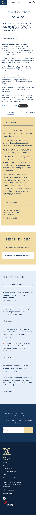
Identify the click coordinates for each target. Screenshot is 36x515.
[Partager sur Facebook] (13, 17)
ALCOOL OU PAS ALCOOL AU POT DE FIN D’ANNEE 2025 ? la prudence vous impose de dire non (17, 133)
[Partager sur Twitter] (18, 17)
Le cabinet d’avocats (9, 471)
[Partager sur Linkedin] (22, 17)
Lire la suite (8, 321)
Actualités (6, 465)
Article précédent (9, 114)
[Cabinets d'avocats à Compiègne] (7, 454)
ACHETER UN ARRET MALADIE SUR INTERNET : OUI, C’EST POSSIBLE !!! (17, 151)
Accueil (5, 462)
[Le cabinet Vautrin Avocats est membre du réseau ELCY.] (8, 503)
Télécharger (23, 106)
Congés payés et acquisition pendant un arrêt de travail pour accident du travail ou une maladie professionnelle (17, 143)
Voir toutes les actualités (12, 284)
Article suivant (27, 112)
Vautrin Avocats (14, 2)
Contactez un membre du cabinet (18, 255)
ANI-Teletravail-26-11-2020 (9, 106)
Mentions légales (8, 468)
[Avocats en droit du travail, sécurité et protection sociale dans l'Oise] (4, 2)
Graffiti (5, 474)
